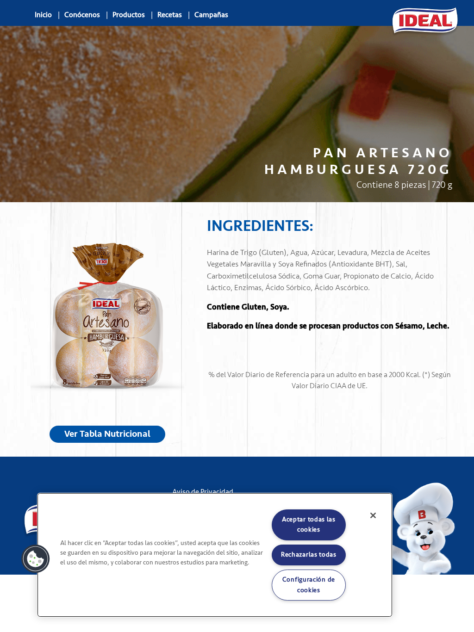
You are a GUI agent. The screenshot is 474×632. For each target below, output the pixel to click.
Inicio (43, 14)
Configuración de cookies (308, 585)
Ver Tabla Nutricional (107, 434)
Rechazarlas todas (309, 554)
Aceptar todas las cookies (309, 524)
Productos (128, 14)
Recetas (169, 14)
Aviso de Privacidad (202, 491)
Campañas (211, 14)
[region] (215, 555)
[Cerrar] (373, 515)
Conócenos (82, 14)
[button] (35, 559)
